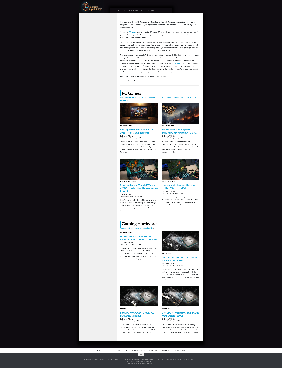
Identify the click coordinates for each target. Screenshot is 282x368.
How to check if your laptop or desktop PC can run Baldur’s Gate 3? (179, 131)
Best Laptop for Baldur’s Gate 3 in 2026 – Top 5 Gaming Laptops (136, 131)
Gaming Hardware (139, 223)
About (143, 10)
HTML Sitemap (180, 350)
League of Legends (172, 97)
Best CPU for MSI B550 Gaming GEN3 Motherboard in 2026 (180, 314)
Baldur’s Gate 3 (126, 126)
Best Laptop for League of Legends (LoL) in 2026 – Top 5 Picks (178, 186)
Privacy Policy (153, 350)
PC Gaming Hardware (131, 10)
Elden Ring (153, 97)
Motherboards (147, 228)
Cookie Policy (166, 350)
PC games (132, 32)
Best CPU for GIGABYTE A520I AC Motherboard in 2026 (137, 314)
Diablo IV (138, 97)
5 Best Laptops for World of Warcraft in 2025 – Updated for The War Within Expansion (139, 188)
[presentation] (139, 113)
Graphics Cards (135, 228)
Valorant (145, 97)
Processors (124, 228)
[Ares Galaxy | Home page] (91, 6)
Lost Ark (161, 97)
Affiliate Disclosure (120, 350)
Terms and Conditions (138, 350)
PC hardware (176, 63)
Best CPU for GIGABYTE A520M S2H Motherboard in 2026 (180, 259)
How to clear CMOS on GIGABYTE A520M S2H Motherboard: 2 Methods (139, 238)
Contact (151, 10)
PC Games (117, 10)
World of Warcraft (127, 97)
